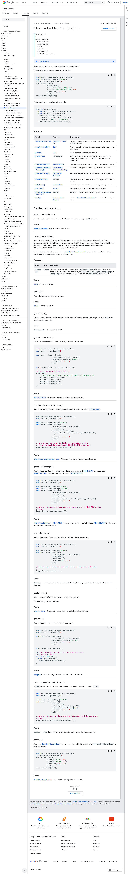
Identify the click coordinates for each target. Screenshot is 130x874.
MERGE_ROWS (88, 471)
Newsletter (96, 843)
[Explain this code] (108, 74)
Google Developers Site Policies (64, 804)
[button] (13, 33)
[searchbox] (13, 19)
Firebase (73, 861)
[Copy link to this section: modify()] (45, 740)
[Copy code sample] (114, 74)
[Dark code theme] (111, 74)
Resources (71, 2)
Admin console (66, 840)
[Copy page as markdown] (75, 28)
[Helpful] (111, 23)
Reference (25, 13)
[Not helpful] (114, 23)
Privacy (38, 870)
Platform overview (36, 840)
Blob (54, 147)
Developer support (36, 850)
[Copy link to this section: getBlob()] (46, 292)
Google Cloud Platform (88, 861)
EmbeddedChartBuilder (58, 199)
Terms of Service (35, 853)
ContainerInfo (58, 164)
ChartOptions (58, 185)
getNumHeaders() (41, 179)
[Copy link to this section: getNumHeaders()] (53, 533)
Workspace (20, 2)
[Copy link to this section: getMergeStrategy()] (56, 467)
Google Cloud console (68, 846)
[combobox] (94, 2)
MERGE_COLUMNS (40, 473)
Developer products (36, 843)
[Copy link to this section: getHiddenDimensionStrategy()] (67, 405)
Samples (35, 13)
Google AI (102, 861)
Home (35, 2)
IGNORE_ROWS (95, 409)
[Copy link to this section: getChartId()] (50, 313)
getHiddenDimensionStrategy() (43, 169)
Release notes (34, 846)
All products (56, 2)
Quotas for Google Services (76, 252)
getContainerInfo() (42, 164)
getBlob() (38, 153)
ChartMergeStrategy (57, 174)
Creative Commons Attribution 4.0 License (85, 802)
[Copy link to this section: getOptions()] (49, 593)
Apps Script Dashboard (68, 843)
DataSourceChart (59, 141)
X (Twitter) (96, 846)
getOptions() (40, 185)
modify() (38, 198)
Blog (94, 840)
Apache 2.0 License (37, 804)
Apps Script (44, 2)
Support (45, 13)
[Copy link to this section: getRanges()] (48, 619)
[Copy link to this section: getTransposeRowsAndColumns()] (67, 682)
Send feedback (108, 29)
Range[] (56, 188)
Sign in (125, 2)
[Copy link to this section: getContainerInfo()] (56, 337)
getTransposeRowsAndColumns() (43, 193)
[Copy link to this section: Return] (41, 224)
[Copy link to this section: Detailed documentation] (63, 208)
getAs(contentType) (42, 147)
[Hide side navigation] (24, 870)
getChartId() (40, 156)
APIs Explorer (65, 850)
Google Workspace (45, 23)
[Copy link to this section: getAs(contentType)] (56, 236)
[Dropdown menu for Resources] (77, 2)
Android (55, 861)
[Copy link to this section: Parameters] (45, 260)
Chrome (64, 861)
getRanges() (39, 188)
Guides (15, 13)
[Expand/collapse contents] (45, 34)
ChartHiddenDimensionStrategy (60, 169)
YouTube (96, 850)
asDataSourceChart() (43, 141)
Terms (32, 870)
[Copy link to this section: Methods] (44, 131)
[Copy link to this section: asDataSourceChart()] (57, 215)
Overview (5, 13)
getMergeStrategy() (42, 173)
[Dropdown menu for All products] (62, 2)
